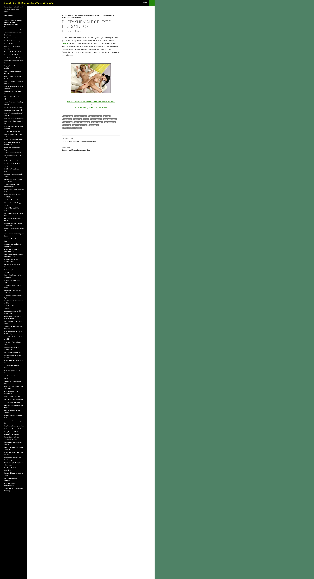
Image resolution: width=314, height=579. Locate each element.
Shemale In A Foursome (11, 44)
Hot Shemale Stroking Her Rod (13, 429)
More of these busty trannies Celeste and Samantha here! (91, 101)
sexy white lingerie (82, 122)
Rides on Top (96, 119)
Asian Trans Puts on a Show (12, 200)
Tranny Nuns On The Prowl (12, 55)
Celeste (65, 43)
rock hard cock (110, 119)
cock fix (78, 119)
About (145, 3)
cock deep (67, 119)
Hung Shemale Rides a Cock (12, 352)
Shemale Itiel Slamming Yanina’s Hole (76, 148)
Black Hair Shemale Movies (89, 16)
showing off (97, 122)
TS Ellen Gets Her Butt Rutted (13, 153)
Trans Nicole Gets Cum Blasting (14, 118)
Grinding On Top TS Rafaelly (13, 52)
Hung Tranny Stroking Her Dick (14, 426)
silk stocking (110, 122)
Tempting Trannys (80, 125)
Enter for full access (91, 107)
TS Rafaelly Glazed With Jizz (13, 58)
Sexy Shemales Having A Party (13, 107)
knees (86, 119)
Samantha (68, 122)
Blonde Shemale (107, 16)
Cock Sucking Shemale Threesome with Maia (79, 139)
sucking (67, 125)
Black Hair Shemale (70, 16)
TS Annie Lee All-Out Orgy (12, 131)
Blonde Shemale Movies (71, 18)
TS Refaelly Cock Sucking (12, 41)
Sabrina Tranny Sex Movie (12, 402)
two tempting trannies (72, 128)
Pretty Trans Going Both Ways (13, 139)
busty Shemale (81, 116)
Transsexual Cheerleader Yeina (13, 110)
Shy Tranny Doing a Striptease (13, 399)
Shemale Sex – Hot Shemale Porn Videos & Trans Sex (29, 3)
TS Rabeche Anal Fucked (11, 38)
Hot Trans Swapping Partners (13, 161)
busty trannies (95, 116)
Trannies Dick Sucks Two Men (13, 30)
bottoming (68, 116)
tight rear (94, 125)
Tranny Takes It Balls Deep (12, 396)
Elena (79, 31)
